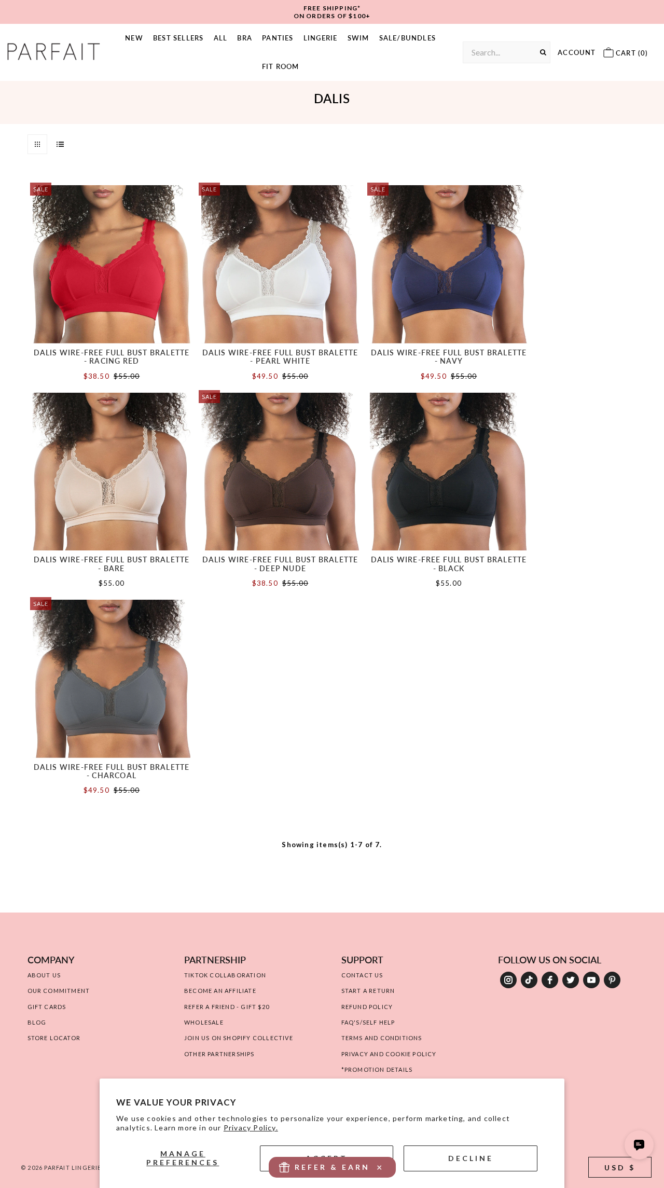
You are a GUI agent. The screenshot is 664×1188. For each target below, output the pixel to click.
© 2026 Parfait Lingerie (61, 1167)
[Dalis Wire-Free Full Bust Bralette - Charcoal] (112, 679)
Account (577, 52)
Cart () (631, 53)
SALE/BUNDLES (407, 38)
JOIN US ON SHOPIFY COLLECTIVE (238, 1037)
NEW (134, 38)
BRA (244, 38)
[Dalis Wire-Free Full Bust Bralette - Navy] (449, 264)
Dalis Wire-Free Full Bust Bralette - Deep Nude (280, 563)
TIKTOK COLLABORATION (225, 975)
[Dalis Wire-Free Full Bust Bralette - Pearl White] (280, 264)
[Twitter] (570, 980)
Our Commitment (58, 990)
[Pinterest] (612, 980)
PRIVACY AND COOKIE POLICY (389, 1054)
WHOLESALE (204, 1022)
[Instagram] (508, 980)
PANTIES (277, 38)
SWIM (358, 38)
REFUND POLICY (367, 1006)
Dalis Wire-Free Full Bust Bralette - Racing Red (112, 356)
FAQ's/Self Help (368, 1022)
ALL (221, 38)
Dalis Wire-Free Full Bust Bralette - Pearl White (280, 356)
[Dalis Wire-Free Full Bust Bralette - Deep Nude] (280, 472)
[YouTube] (591, 980)
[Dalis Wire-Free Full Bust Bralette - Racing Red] (112, 264)
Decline (470, 1158)
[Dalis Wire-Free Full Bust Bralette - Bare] (112, 472)
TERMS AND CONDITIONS (381, 1037)
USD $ (619, 1167)
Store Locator (54, 1037)
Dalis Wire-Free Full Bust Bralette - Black (449, 563)
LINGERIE (320, 38)
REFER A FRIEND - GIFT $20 (226, 1006)
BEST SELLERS (178, 38)
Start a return (368, 990)
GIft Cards (46, 1006)
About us (44, 975)
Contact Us (362, 975)
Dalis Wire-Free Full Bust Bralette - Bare (112, 563)
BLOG (37, 1022)
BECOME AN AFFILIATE (220, 990)
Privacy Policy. (251, 1127)
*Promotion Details (377, 1069)
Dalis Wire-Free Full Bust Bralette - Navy (449, 356)
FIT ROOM (280, 66)
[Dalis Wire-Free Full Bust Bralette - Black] (449, 472)
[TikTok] (529, 980)
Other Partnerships (219, 1054)
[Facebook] (550, 980)
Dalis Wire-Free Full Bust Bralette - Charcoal (112, 771)
